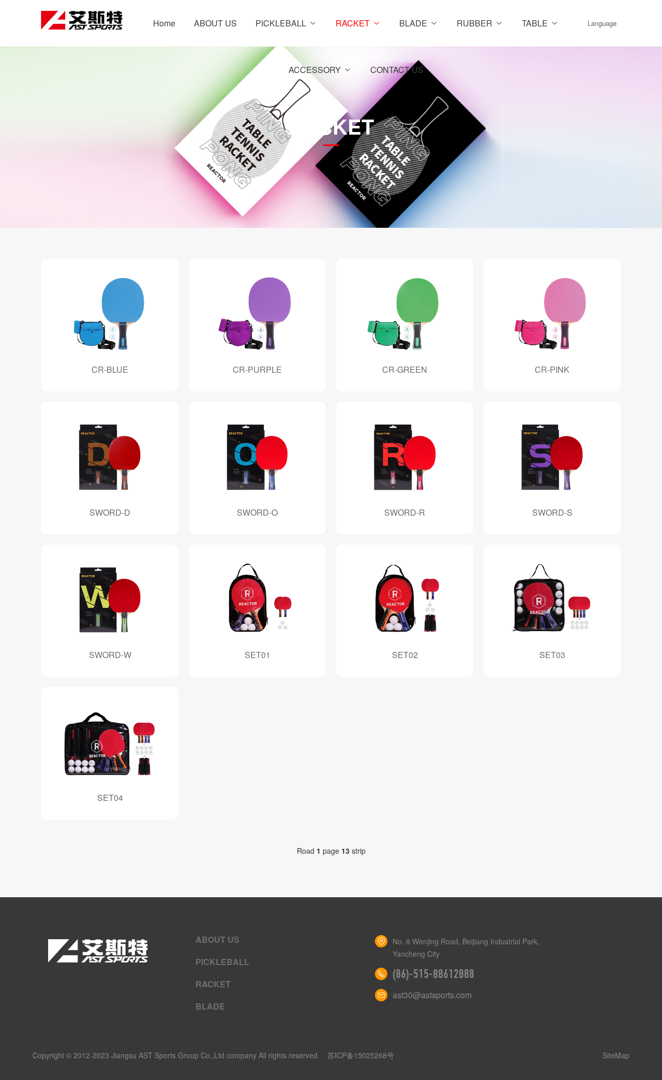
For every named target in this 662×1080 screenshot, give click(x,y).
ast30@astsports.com (432, 995)
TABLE (535, 23)
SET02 (405, 655)
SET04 (110, 798)
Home (164, 23)
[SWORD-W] (110, 600)
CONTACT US (397, 70)
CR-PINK (552, 369)
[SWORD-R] (405, 457)
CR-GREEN (404, 369)
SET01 (257, 655)
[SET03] (552, 600)
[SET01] (257, 600)
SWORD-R (404, 512)
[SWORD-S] (552, 457)
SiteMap (616, 1055)
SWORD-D (109, 512)
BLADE (413, 23)
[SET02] (405, 600)
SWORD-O (257, 512)
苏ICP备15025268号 (360, 1055)
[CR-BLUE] (110, 314)
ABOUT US (215, 23)
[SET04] (110, 742)
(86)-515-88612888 (433, 974)
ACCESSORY (315, 70)
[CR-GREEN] (405, 314)
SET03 (552, 655)
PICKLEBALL (280, 23)
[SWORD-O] (257, 457)
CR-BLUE (110, 369)
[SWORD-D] (110, 457)
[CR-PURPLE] (257, 314)
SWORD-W (110, 655)
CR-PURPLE (257, 369)
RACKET (353, 23)
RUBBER (474, 23)
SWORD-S (552, 512)
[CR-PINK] (552, 314)
